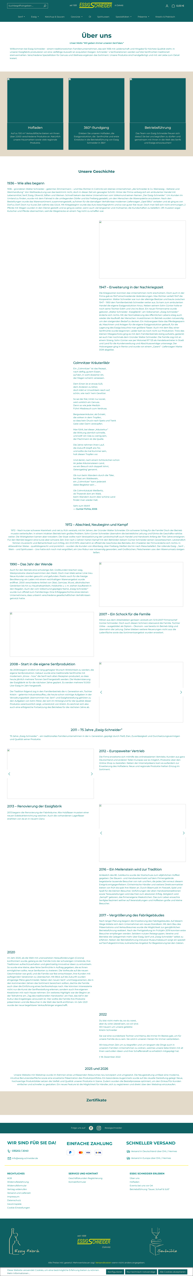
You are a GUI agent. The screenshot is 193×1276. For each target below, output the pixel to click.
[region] (141, 692)
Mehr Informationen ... (18, 1273)
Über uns (134, 1178)
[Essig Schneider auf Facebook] (91, 1128)
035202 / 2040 (20, 1150)
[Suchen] (45, 5)
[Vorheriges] (101, 692)
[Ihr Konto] (167, 5)
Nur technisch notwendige (141, 1272)
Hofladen (134, 1182)
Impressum (13, 1196)
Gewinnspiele (14, 1204)
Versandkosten (103, 1262)
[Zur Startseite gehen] (96, 5)
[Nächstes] (181, 692)
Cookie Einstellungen (18, 1207)
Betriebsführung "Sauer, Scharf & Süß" (150, 1189)
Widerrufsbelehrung (18, 1182)
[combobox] (24, 5)
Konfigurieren (115, 1272)
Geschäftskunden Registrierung (85, 1178)
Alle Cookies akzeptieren (173, 1272)
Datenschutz (14, 1200)
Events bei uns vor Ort (141, 1185)
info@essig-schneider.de (25, 1158)
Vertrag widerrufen (17, 1189)
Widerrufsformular (17, 1185)
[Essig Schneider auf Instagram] (99, 1128)
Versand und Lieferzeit (19, 1193)
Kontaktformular (77, 1182)
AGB (9, 1178)
